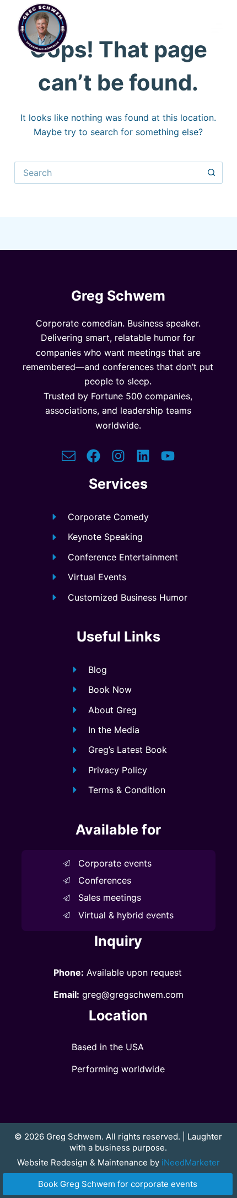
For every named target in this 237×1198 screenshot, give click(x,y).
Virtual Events (97, 576)
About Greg (112, 709)
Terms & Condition (126, 789)
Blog (97, 669)
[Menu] (217, 28)
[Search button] (212, 173)
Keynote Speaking (105, 536)
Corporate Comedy (108, 516)
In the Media (113, 729)
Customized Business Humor (127, 597)
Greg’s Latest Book (127, 749)
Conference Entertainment (123, 557)
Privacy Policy (117, 770)
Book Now (110, 689)
